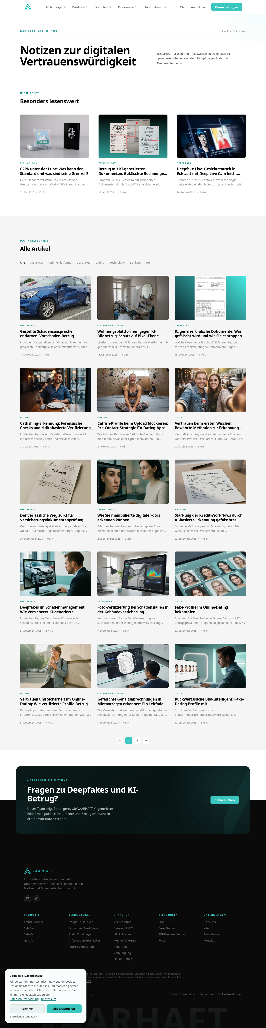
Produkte (78, 7)
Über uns (209, 922)
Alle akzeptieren (64, 1008)
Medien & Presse (125, 940)
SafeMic (29, 934)
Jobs (206, 928)
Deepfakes (83, 262)
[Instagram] (36, 898)
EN (182, 7)
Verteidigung (122, 953)
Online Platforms (60, 262)
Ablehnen (27, 1008)
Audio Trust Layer (80, 934)
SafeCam (30, 928)
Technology (117, 262)
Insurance (37, 262)
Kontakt (208, 940)
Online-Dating (123, 959)
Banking (135, 262)
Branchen (101, 7)
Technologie (54, 7)
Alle (22, 262)
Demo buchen (224, 800)
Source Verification (81, 947)
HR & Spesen (122, 934)
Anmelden (198, 7)
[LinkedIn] (27, 898)
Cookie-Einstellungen (230, 994)
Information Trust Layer (84, 940)
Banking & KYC (123, 928)
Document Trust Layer (83, 928)
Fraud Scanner (33, 922)
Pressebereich (212, 934)
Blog (162, 922)
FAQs (162, 940)
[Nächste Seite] (145, 740)
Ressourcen (126, 7)
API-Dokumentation (172, 934)
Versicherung (122, 922)
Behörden (120, 947)
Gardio (28, 940)
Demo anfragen (226, 7)
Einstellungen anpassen (23, 1016)
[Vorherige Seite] (120, 740)
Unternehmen (153, 7)
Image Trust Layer (81, 922)
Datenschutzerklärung (183, 994)
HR (148, 262)
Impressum (207, 994)
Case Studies (167, 928)
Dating (100, 262)
